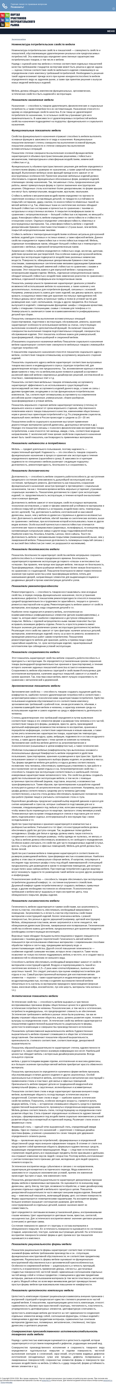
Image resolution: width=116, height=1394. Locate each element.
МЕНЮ (111, 31)
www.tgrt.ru (46, 1380)
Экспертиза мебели (19, 39)
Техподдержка (6, 1382)
